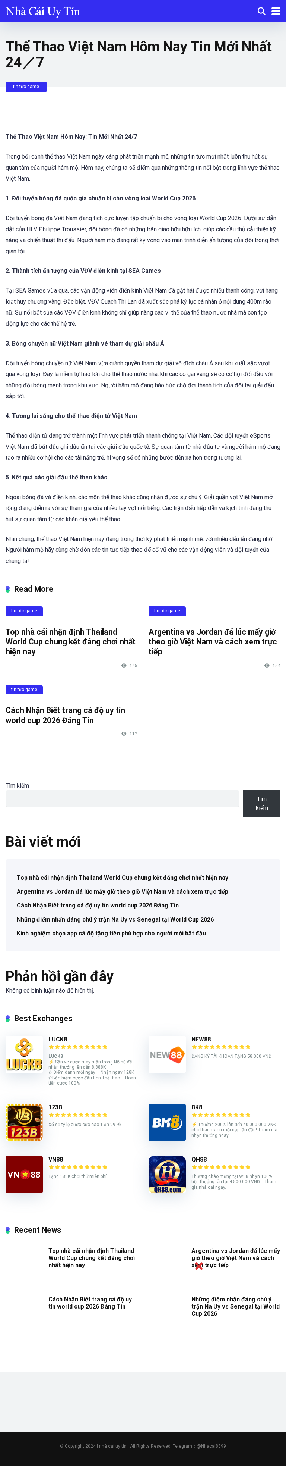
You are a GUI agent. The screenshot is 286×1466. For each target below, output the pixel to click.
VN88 (55, 1159)
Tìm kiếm (17, 785)
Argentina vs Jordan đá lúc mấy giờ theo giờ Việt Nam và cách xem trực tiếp (213, 641)
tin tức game (26, 86)
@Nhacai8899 (211, 1446)
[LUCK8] (24, 1071)
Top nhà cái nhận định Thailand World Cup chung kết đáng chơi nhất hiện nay (71, 641)
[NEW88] (167, 1071)
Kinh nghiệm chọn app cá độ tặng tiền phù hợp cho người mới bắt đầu (111, 933)
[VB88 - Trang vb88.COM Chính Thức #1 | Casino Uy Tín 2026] (43, 10)
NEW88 (201, 1039)
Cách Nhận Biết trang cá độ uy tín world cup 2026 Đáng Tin (65, 715)
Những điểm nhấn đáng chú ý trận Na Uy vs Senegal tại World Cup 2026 (115, 919)
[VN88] (24, 1191)
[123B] (24, 1139)
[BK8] (167, 1139)
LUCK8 (57, 1039)
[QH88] (167, 1191)
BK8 (196, 1107)
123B (55, 1107)
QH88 (199, 1159)
